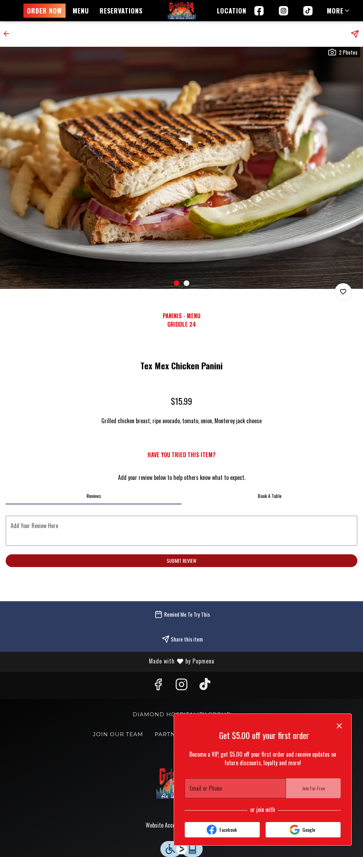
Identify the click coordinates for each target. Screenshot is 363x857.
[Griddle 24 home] (181, 10)
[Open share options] (355, 34)
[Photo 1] (176, 283)
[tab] (94, 495)
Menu (81, 10)
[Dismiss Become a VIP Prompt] (339, 725)
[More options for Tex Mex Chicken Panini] (343, 291)
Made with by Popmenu (109, 661)
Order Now (44, 10)
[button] (338, 11)
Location (231, 10)
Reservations (121, 10)
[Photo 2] (186, 283)
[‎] (309, 11)
